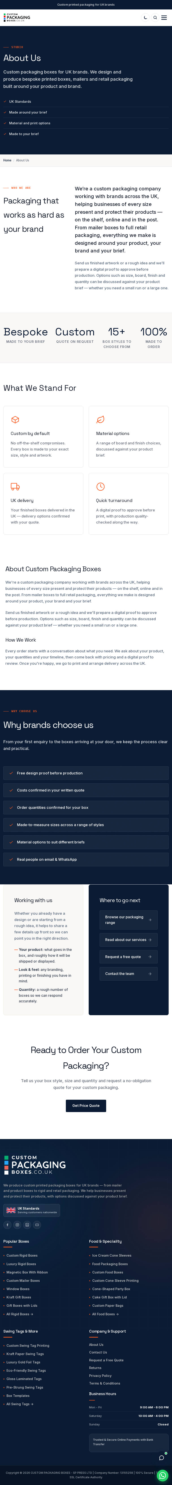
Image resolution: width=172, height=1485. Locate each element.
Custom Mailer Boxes (23, 1280)
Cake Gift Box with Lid (109, 1297)
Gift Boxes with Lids (21, 1305)
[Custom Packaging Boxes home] (72, 1165)
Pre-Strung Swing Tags (24, 1387)
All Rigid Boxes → (19, 1314)
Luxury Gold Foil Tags (23, 1362)
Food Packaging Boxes (110, 1264)
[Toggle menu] (164, 18)
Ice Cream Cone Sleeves (111, 1255)
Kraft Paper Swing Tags (25, 1354)
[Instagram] (17, 1225)
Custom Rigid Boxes (22, 1255)
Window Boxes (18, 1289)
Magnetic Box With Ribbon (27, 1272)
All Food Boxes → (105, 1314)
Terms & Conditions (104, 1383)
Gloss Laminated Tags (24, 1379)
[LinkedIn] (27, 1225)
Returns (95, 1368)
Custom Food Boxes (107, 1272)
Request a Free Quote (106, 1360)
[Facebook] (7, 1225)
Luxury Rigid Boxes (21, 1264)
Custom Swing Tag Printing (27, 1345)
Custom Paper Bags (107, 1305)
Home (7, 160)
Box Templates (18, 1396)
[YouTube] (37, 1225)
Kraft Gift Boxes (18, 1297)
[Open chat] (161, 1457)
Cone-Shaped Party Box (111, 1289)
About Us (96, 1345)
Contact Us (98, 1352)
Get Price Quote (86, 1106)
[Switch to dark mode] (145, 17)
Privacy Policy (100, 1376)
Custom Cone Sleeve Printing (115, 1280)
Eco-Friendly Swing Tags (26, 1370)
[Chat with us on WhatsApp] (162, 1475)
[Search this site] (155, 17)
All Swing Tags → (20, 1404)
